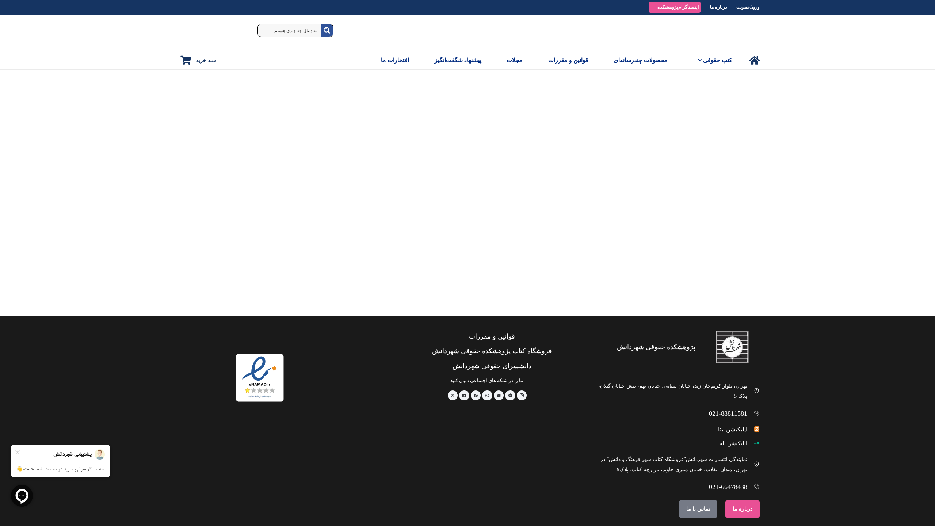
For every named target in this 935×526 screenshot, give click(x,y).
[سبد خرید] (185, 60)
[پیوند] (754, 60)
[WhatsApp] (487, 395)
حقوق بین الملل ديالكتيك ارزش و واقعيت (593, 259)
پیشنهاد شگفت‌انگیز (458, 60)
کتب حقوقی (717, 60)
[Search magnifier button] (327, 30)
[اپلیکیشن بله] (753, 443)
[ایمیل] (499, 395)
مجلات (515, 60)
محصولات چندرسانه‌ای (641, 60)
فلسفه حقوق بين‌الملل (495, 259)
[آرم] (743, 32)
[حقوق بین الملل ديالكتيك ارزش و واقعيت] (583, 184)
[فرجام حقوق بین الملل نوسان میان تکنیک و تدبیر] (699, 184)
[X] (453, 395)
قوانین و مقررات (568, 60)
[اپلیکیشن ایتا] (753, 429)
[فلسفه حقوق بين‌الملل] (467, 184)
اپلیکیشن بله (733, 443)
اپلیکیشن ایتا (732, 429)
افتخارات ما (395, 60)
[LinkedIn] (464, 395)
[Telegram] (510, 395)
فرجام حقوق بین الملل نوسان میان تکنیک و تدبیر (701, 259)
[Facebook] (476, 395)
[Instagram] (522, 395)
